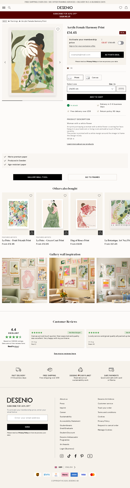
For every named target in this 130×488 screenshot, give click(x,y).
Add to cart (96, 97)
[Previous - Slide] (5, 62)
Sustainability (65, 417)
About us (64, 399)
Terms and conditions (107, 412)
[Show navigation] (4, 8)
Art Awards (64, 444)
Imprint (63, 408)
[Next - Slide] (60, 62)
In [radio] (115, 84)
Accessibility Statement (70, 421)
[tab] (12, 100)
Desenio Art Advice (106, 399)
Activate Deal (112, 55)
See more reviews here (65, 353)
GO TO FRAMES (92, 177)
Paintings (14, 21)
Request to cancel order (108, 425)
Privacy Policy (92, 61)
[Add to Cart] (32, 233)
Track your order (105, 408)
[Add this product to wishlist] (58, 29)
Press (62, 403)
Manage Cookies (105, 430)
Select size (72, 84)
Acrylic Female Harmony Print (34, 21)
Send (27, 427)
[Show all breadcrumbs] (4, 21)
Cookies (101, 417)
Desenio (72, 481)
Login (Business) (67, 449)
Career (63, 412)
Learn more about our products (80, 144)
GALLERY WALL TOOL (38, 177)
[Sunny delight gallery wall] (71, 280)
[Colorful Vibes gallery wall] (24, 280)
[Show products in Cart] (126, 8)
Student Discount (67, 433)
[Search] (9, 8)
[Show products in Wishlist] (120, 8)
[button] (121, 89)
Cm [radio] (110, 84)
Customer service (105, 403)
